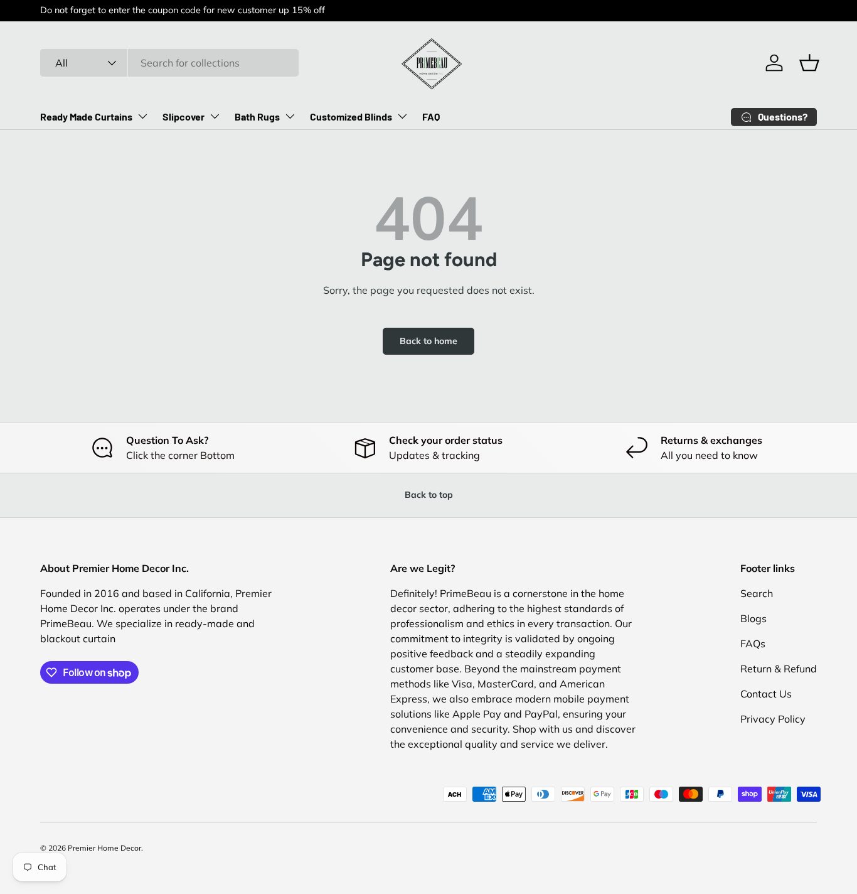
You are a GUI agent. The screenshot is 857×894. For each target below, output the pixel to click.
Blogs (753, 618)
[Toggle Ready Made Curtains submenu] (142, 116)
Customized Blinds (351, 116)
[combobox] (169, 63)
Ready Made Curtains (86, 116)
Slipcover (183, 116)
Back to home (428, 341)
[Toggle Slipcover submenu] (214, 116)
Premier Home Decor (104, 848)
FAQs (752, 643)
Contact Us (766, 693)
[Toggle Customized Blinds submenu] (402, 116)
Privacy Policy (773, 719)
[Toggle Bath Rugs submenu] (289, 116)
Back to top (429, 494)
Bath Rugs (257, 116)
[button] (809, 63)
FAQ (431, 116)
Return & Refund (778, 668)
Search (756, 593)
